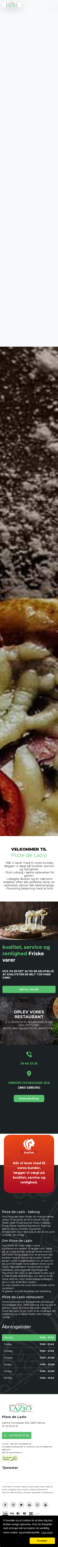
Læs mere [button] (47, 1532)
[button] (15, 1540)
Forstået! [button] (42, 1540)
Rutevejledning (29, 1386)
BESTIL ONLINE (29, 1277)
